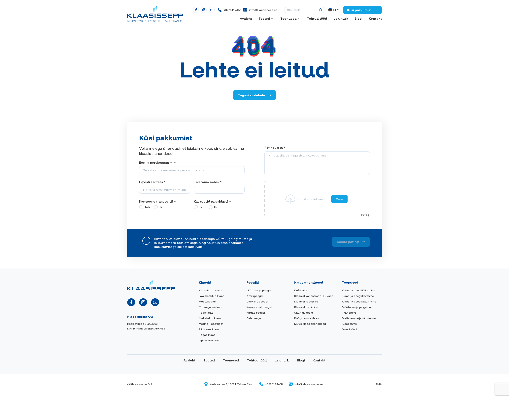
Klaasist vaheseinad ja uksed (313, 296)
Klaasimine (349, 324)
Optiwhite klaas (209, 340)
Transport (349, 312)
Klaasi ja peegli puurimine (359, 301)
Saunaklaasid (303, 312)
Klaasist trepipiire (306, 307)
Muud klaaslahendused (310, 324)
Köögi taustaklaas (306, 318)
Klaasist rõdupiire (306, 301)
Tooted (264, 18)
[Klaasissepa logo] (155, 13)
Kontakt (375, 18)
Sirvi (339, 199)
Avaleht (246, 18)
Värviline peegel (257, 301)
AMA (378, 384)
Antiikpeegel (255, 296)
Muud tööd (349, 329)
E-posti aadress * (152, 182)
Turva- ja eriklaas (210, 307)
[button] (334, 10)
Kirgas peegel (256, 312)
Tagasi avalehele (251, 95)
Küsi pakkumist (359, 10)
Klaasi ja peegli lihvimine (358, 296)
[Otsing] (320, 10)
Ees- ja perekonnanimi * (157, 162)
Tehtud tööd (317, 18)
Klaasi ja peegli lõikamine (358, 290)
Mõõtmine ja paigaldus (357, 307)
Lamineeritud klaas (211, 296)
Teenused (288, 18)
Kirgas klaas (207, 335)
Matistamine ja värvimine (359, 318)
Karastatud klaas (210, 290)
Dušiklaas (300, 290)
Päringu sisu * (275, 148)
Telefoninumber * (207, 182)
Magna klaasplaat (211, 324)
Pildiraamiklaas (209, 329)
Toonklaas (206, 312)
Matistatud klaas (210, 318)
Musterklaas (207, 301)
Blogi (358, 18)
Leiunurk (340, 18)
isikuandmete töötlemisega (176, 243)
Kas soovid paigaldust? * (212, 201)
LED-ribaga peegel (259, 290)
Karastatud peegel (259, 307)
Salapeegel (254, 318)
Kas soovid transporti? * (157, 201)
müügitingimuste (235, 239)
